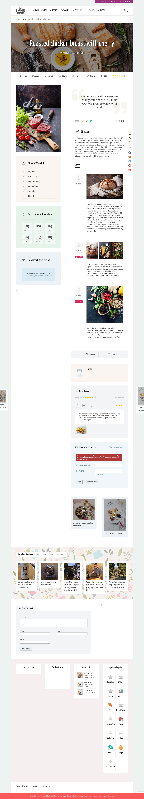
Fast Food (120, 696)
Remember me (100, 475)
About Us (46, 786)
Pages (102, 10)
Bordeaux (110, 682)
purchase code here (82, 459)
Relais (121, 738)
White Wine (110, 767)
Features (78, 10)
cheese (44, 554)
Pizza (121, 724)
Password (82, 471)
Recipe (54, 10)
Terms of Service (22, 786)
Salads (110, 752)
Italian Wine (110, 724)
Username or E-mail (85, 465)
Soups (24, 19)
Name (22, 631)
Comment (93, 354)
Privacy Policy (36, 786)
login (38, 273)
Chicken (110, 696)
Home (18, 19)
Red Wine (110, 738)
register (45, 273)
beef (38, 554)
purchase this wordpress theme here (104, 796)
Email (58, 631)
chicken (51, 554)
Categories (65, 10)
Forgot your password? (115, 447)
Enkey (114, 354)
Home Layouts (41, 10)
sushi (62, 554)
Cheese (120, 682)
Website (22, 639)
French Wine (120, 710)
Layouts (91, 10)
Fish (110, 710)
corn (57, 554)
